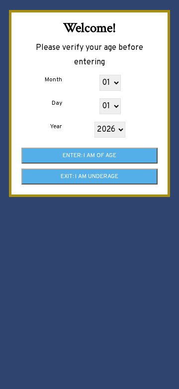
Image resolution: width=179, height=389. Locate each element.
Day (57, 103)
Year (56, 127)
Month (53, 80)
